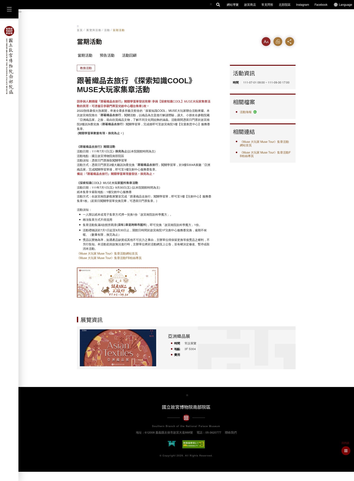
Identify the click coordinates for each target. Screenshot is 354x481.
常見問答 (267, 4)
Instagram (302, 4)
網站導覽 (233, 4)
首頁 (80, 30)
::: (78, 25)
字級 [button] (266, 41)
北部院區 (285, 4)
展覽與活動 (93, 30)
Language (345, 4)
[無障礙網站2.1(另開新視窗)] (193, 444)
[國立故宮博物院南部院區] (9, 60)
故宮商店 (250, 4)
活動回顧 (129, 55)
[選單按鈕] (9, 9)
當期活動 (119, 30)
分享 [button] (290, 41)
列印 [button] (278, 41)
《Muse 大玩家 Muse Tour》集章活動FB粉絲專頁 (109, 258)
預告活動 (107, 55)
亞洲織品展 (179, 336)
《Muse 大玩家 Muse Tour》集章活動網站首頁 (107, 253)
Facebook (321, 4)
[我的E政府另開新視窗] (172, 444)
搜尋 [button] (218, 4)
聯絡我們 (231, 432)
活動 (107, 30)
